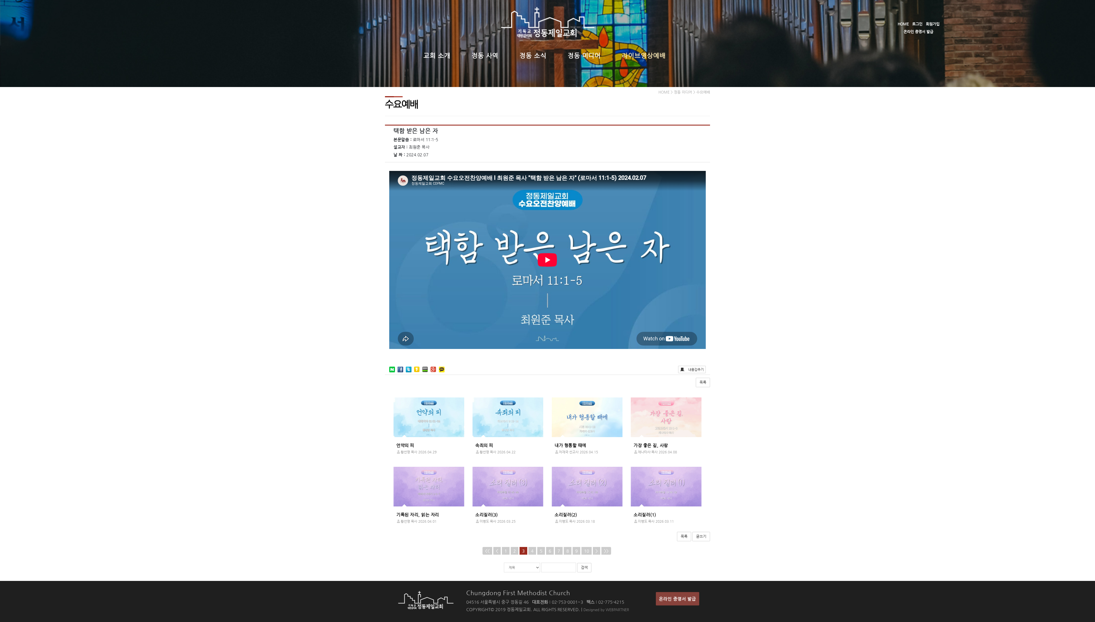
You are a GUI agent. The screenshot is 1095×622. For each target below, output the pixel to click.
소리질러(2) (566, 514)
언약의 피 (405, 445)
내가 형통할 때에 (570, 445)
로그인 (917, 24)
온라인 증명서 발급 (918, 31)
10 (586, 550)
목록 (702, 382)
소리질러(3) (486, 514)
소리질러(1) (645, 514)
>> (606, 550)
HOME (903, 24)
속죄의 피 (484, 445)
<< (487, 550)
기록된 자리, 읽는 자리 (417, 514)
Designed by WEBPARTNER (606, 609)
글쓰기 (701, 536)
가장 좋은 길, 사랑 (651, 445)
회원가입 (933, 24)
